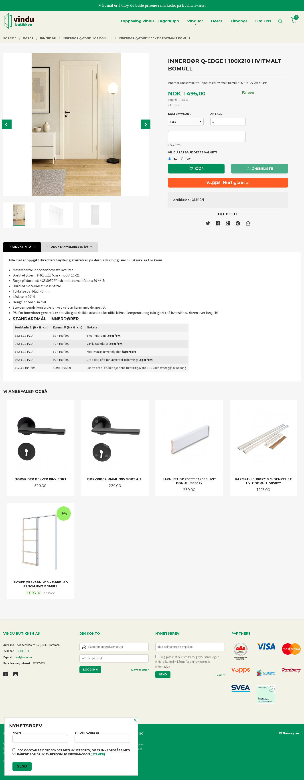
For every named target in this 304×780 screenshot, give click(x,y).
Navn (16, 732)
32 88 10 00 (23, 651)
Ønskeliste (262, 169)
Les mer (220, 675)
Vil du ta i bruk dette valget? (192, 152)
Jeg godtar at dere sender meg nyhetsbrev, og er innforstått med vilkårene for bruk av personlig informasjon (187, 662)
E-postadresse (87, 732)
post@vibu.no (23, 657)
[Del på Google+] (228, 224)
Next (145, 124)
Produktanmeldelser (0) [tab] (67, 246)
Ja (175, 159)
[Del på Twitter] (208, 224)
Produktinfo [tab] (20, 246)
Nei (188, 159)
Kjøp (199, 169)
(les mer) (98, 754)
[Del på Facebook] (218, 224)
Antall (216, 114)
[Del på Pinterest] (238, 224)
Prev (7, 124)
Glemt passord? (140, 669)
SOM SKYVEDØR (179, 114)
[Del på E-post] (248, 224)
